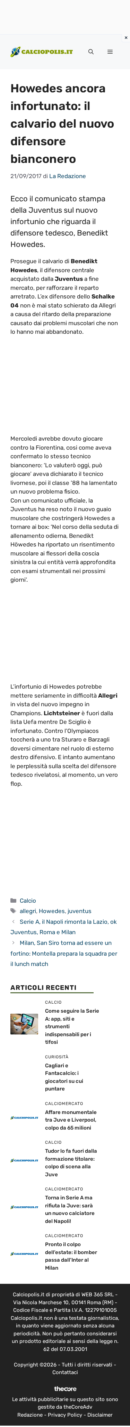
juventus (80, 911)
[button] (91, 52)
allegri (28, 911)
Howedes (52, 911)
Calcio (28, 900)
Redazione (30, 1415)
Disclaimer (100, 1415)
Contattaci (65, 1372)
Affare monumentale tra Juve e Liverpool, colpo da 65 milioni (71, 1120)
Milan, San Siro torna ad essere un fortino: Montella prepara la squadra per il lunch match (63, 953)
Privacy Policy (65, 1415)
